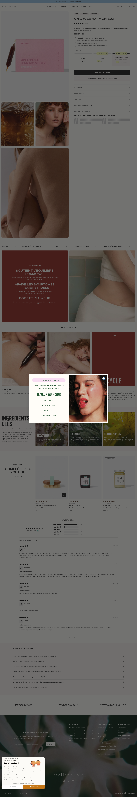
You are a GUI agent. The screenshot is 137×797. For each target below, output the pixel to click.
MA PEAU (48, 400)
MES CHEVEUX (49, 405)
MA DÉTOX (49, 410)
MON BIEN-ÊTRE (49, 416)
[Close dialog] (104, 378)
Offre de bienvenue (48, 380)
